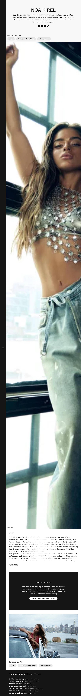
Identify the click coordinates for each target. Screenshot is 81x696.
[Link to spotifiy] (45, 26)
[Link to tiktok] (48, 26)
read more (13, 565)
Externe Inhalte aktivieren (43, 598)
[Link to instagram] (39, 26)
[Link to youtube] (42, 26)
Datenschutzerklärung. (47, 594)
